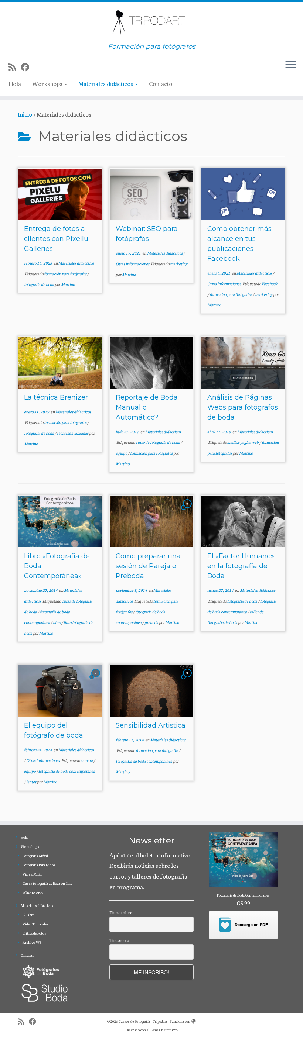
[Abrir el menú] (290, 65)
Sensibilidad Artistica (150, 725)
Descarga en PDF (251, 924)
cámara (87, 760)
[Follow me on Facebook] (27, 67)
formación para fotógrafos (65, 273)
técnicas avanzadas (73, 433)
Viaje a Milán (32, 874)
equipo (122, 453)
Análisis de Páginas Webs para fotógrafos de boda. (242, 407)
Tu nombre (120, 912)
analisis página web (243, 442)
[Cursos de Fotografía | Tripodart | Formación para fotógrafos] (151, 22)
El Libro (28, 914)
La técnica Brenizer (56, 397)
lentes (31, 781)
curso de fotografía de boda (158, 442)
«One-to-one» (33, 892)
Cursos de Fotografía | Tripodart (143, 1021)
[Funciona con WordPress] (193, 1019)
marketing (178, 263)
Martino (68, 284)
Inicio (25, 114)
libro (57, 622)
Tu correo (119, 940)
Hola (14, 83)
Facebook (270, 283)
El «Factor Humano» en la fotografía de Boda (240, 566)
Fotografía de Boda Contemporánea (243, 895)
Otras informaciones (133, 263)
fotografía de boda (39, 284)
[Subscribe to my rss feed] (14, 67)
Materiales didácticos (106, 83)
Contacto (160, 83)
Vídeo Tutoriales (35, 923)
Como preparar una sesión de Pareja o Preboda (148, 566)
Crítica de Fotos (34, 933)
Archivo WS (32, 942)
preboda (151, 622)
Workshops (48, 83)
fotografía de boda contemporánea (66, 771)
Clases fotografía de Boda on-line (47, 883)
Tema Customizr (163, 1029)
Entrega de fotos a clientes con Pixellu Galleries (56, 239)
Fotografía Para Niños (39, 864)
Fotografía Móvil (35, 855)
